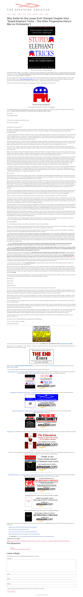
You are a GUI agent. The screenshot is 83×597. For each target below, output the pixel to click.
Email (8, 578)
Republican (56, 541)
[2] (68, 137)
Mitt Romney (34, 541)
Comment (9, 558)
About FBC (35, 14)
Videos (19, 14)
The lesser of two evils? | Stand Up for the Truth (20, 549)
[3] (7, 323)
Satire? (29, 14)
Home (9, 14)
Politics (39, 541)
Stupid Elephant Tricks (64, 541)
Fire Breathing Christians (25, 541)
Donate (46, 14)
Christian (17, 541)
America (12, 541)
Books (24, 14)
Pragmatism (44, 541)
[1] (51, 110)
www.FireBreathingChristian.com (27, 79)
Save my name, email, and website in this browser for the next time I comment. (26, 588)
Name (8, 574)
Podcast (14, 14)
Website (9, 583)
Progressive (50, 541)
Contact (41, 14)
